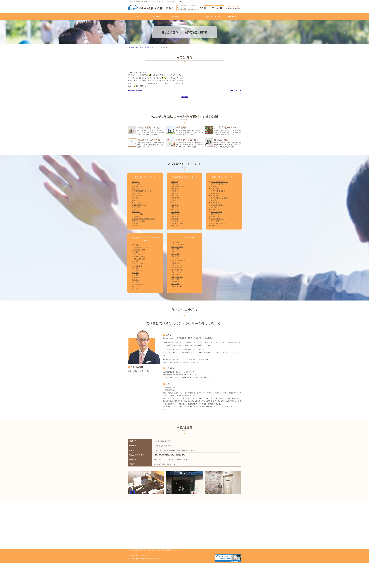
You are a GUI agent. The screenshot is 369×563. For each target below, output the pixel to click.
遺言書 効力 (175, 216)
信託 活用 (174, 202)
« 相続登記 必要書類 (135, 90)
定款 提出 (135, 279)
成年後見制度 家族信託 (219, 223)
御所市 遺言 (175, 249)
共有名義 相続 (137, 195)
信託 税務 (174, 218)
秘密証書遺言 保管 (177, 186)
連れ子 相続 (136, 216)
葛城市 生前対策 (177, 272)
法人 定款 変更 (137, 266)
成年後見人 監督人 (217, 205)
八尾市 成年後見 (177, 247)
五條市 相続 (175, 256)
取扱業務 (156, 16)
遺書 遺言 (174, 191)
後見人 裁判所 (215, 193)
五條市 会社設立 (177, 286)
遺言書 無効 (175, 225)
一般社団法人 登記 (138, 259)
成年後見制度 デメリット (219, 182)
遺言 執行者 (175, 214)
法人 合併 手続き (138, 263)
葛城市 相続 (175, 263)
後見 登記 (214, 200)
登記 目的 (135, 282)
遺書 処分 (174, 207)
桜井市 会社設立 (177, 265)
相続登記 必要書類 (138, 221)
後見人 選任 (215, 195)
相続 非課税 (136, 212)
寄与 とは (135, 200)
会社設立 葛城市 (177, 281)
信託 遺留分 (175, 205)
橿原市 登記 (175, 274)
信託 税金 (174, 184)
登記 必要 (135, 289)
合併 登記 (135, 286)
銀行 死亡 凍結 (137, 202)
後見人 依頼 (215, 188)
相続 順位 (135, 182)
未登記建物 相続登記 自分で (141, 191)
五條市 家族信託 (177, 277)
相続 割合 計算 (137, 186)
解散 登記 (135, 245)
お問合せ (145, 555)
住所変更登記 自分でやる (140, 247)
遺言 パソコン (137, 209)
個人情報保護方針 (134, 555)
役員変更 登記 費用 (138, 256)
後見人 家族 (215, 202)
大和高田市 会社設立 (178, 260)
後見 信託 (174, 193)
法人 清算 (135, 261)
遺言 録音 (174, 200)
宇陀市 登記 (175, 284)
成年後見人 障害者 (217, 184)
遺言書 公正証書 (177, 223)
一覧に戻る (184, 97)
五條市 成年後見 (177, 251)
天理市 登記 (175, 258)
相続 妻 (134, 225)
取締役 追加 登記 (138, 254)
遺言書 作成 (175, 198)
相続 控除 (135, 188)
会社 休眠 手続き (138, 270)
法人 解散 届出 (137, 277)
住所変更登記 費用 (138, 249)
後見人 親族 (215, 209)
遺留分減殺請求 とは (139, 205)
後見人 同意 (215, 216)
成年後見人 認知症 (217, 225)
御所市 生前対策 (177, 270)
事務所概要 (232, 16)
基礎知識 (175, 16)
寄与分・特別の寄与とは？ (137, 72)
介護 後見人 (215, 186)
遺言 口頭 (174, 195)
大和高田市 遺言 (177, 267)
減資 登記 (135, 268)
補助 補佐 (214, 207)
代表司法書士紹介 (213, 16)
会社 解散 (135, 275)
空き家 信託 (175, 212)
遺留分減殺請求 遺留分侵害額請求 (143, 218)
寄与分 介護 (136, 184)
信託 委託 (174, 221)
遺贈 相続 (174, 182)
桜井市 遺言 (175, 279)
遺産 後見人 (215, 214)
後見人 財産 (215, 221)
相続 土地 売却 (137, 193)
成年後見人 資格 (216, 212)
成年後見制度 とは (217, 218)
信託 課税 (174, 209)
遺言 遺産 (174, 188)
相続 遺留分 (136, 198)
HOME (137, 16)
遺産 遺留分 (136, 223)
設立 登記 (135, 252)
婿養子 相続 (136, 207)
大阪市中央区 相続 (177, 244)
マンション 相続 (137, 214)
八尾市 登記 (175, 253)
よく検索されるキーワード (194, 16)
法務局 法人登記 (137, 284)
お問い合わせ (233, 7)
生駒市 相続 (175, 242)
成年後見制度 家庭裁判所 (219, 198)
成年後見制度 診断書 (218, 191)
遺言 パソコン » (235, 90)
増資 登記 (135, 273)
